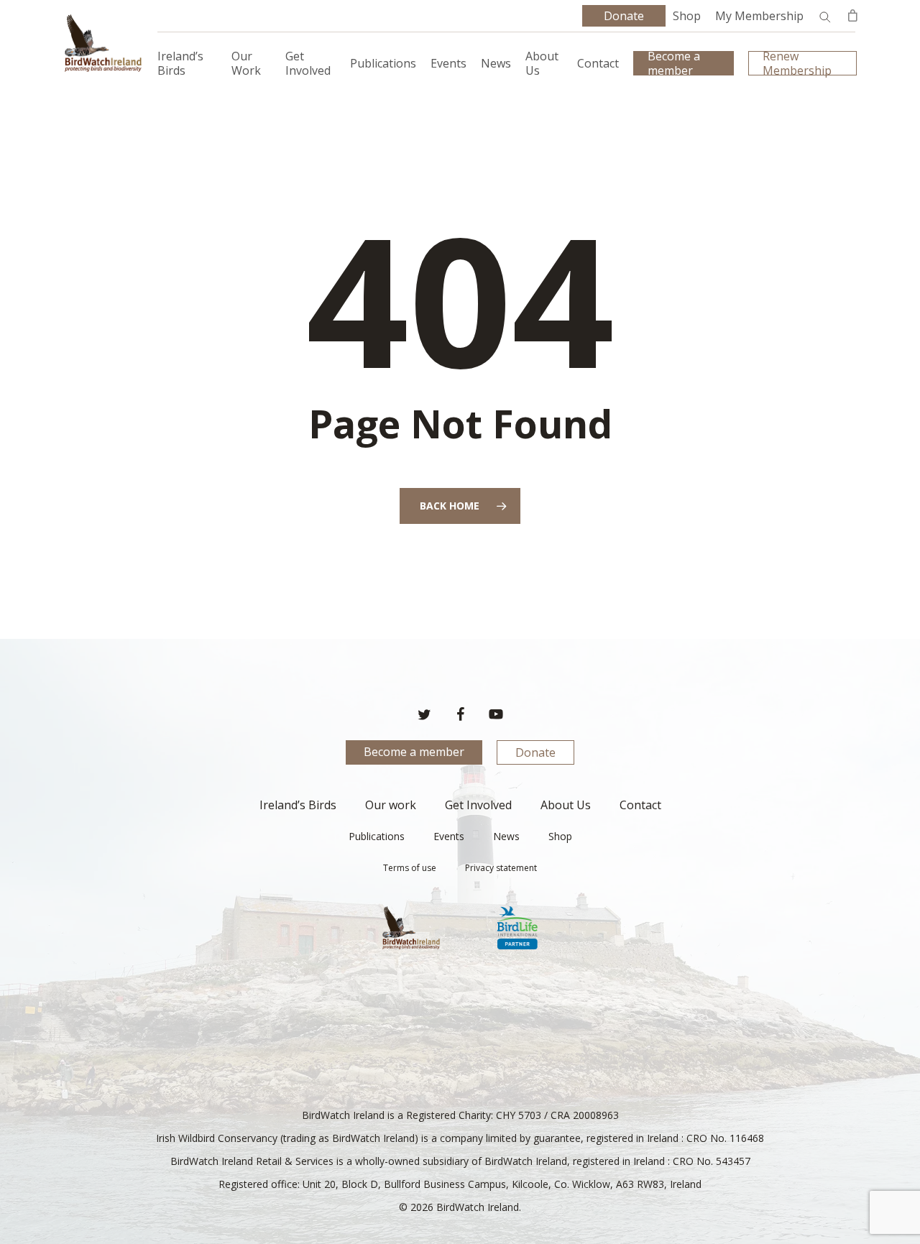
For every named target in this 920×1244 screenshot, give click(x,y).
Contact (640, 805)
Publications (377, 836)
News (506, 836)
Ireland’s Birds (297, 805)
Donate (535, 752)
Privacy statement (501, 868)
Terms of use (409, 868)
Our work (390, 805)
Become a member (414, 752)
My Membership (759, 16)
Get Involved (478, 805)
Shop (687, 16)
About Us (565, 805)
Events (448, 836)
